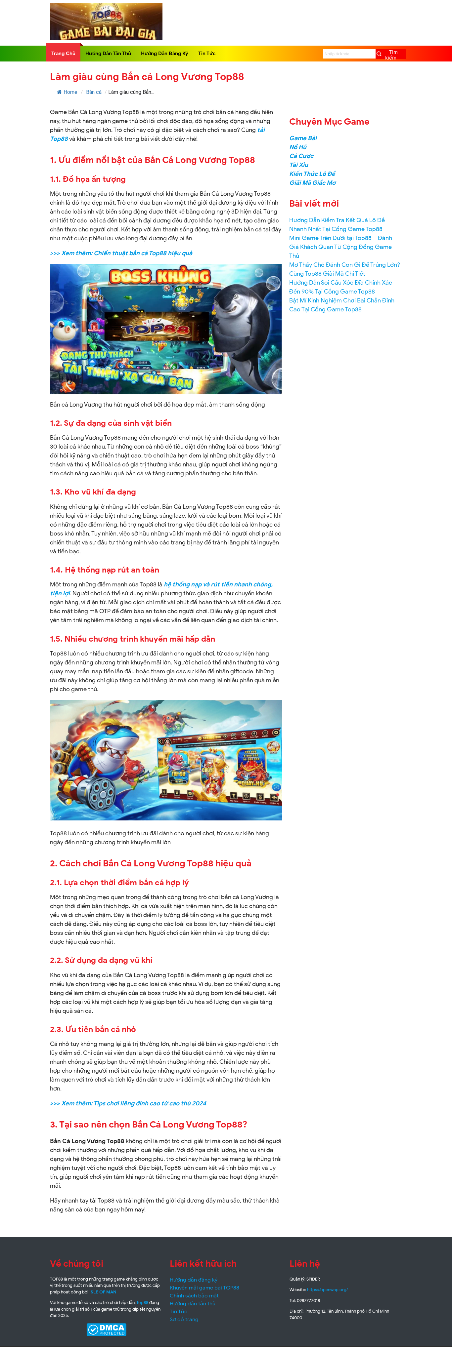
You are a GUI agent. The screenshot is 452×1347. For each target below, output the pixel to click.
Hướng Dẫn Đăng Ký (164, 54)
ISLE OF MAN (102, 1292)
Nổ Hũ (297, 147)
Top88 (142, 1302)
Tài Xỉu (298, 165)
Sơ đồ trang (184, 1319)
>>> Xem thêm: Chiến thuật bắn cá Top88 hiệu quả (121, 253)
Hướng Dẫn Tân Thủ (108, 54)
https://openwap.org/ (327, 1289)
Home (70, 92)
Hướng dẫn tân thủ (192, 1303)
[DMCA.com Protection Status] (106, 1329)
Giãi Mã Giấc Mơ (312, 182)
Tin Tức (207, 54)
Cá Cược (301, 156)
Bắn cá (94, 92)
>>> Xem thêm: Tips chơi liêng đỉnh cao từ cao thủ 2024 (128, 1103)
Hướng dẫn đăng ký (193, 1280)
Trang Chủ (63, 54)
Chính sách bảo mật (194, 1295)
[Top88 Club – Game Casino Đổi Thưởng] (106, 39)
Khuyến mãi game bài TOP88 (204, 1288)
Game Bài (303, 138)
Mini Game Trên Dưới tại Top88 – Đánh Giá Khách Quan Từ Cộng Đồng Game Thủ (340, 246)
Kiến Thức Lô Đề (312, 174)
